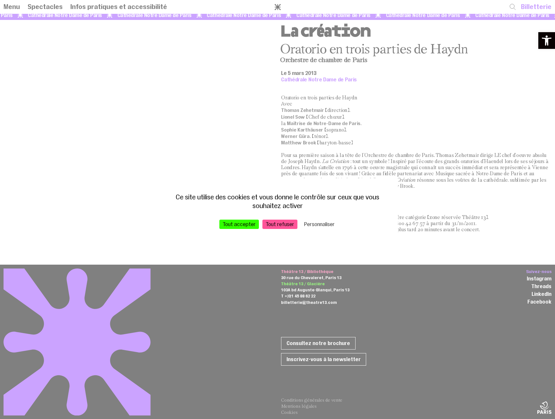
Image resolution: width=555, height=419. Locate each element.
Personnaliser (319, 224)
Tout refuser (280, 224)
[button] (546, 40)
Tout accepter (239, 224)
